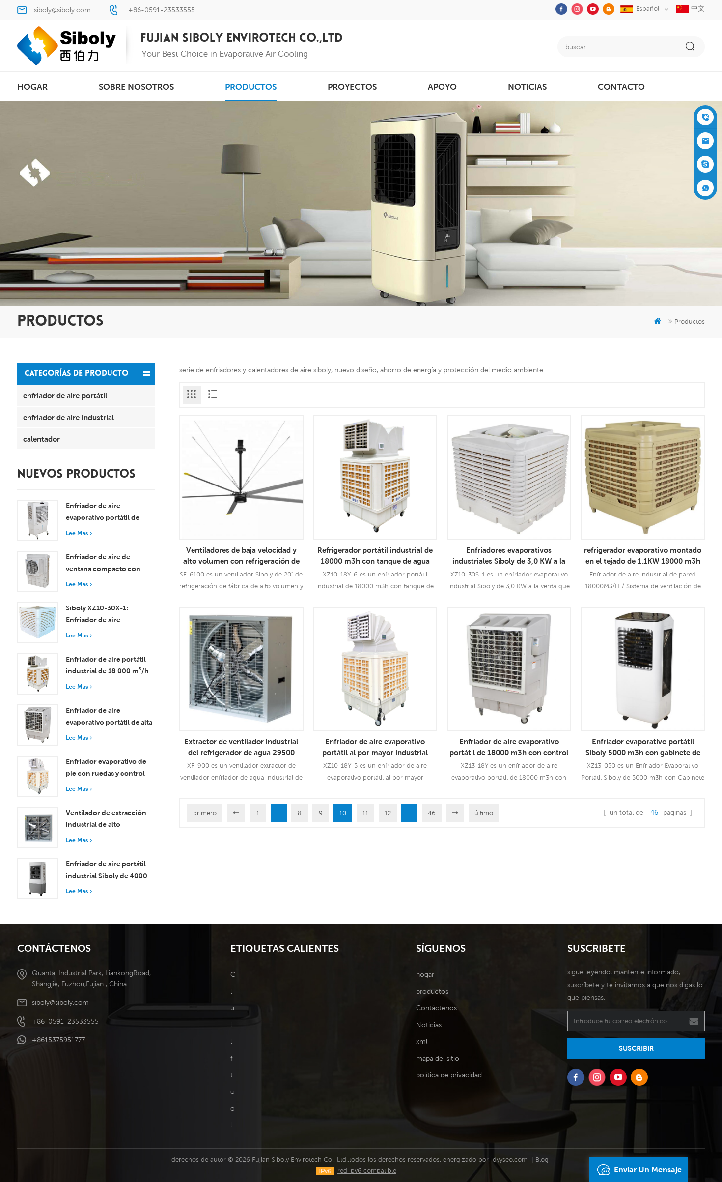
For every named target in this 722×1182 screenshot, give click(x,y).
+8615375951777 (58, 1040)
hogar (32, 86)
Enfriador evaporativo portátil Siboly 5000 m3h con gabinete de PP (642, 747)
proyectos (352, 86)
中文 (697, 8)
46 (432, 813)
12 (388, 813)
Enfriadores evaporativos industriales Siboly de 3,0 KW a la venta (508, 556)
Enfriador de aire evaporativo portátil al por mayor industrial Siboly (375, 747)
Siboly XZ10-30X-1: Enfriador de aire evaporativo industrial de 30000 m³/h (106, 615)
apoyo (442, 86)
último (483, 813)
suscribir (636, 1048)
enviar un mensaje (648, 1169)
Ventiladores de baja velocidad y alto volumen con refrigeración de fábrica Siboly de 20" (241, 556)
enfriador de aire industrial (68, 417)
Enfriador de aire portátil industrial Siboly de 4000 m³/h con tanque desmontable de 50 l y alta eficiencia (107, 870)
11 (365, 813)
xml (421, 1041)
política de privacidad (449, 1075)
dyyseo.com (510, 1159)
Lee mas (77, 533)
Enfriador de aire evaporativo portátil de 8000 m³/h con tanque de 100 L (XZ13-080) (108, 512)
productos (251, 86)
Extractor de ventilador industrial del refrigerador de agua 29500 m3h (241, 747)
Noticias (527, 86)
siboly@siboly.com (62, 10)
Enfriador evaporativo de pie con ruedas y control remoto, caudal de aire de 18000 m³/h (107, 768)
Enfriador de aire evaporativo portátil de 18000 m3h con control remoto (508, 747)
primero (205, 813)
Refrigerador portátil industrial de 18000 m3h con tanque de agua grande (375, 556)
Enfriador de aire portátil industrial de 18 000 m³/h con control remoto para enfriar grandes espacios (107, 666)
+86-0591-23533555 (161, 10)
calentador (41, 438)
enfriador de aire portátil (65, 395)
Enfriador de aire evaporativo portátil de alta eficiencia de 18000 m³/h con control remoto (109, 717)
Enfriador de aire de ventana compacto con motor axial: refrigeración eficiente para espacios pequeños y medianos (107, 564)
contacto (621, 86)
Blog (542, 1159)
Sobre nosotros (136, 86)
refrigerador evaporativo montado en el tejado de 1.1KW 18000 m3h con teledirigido (642, 556)
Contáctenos (436, 1008)
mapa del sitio (437, 1058)
